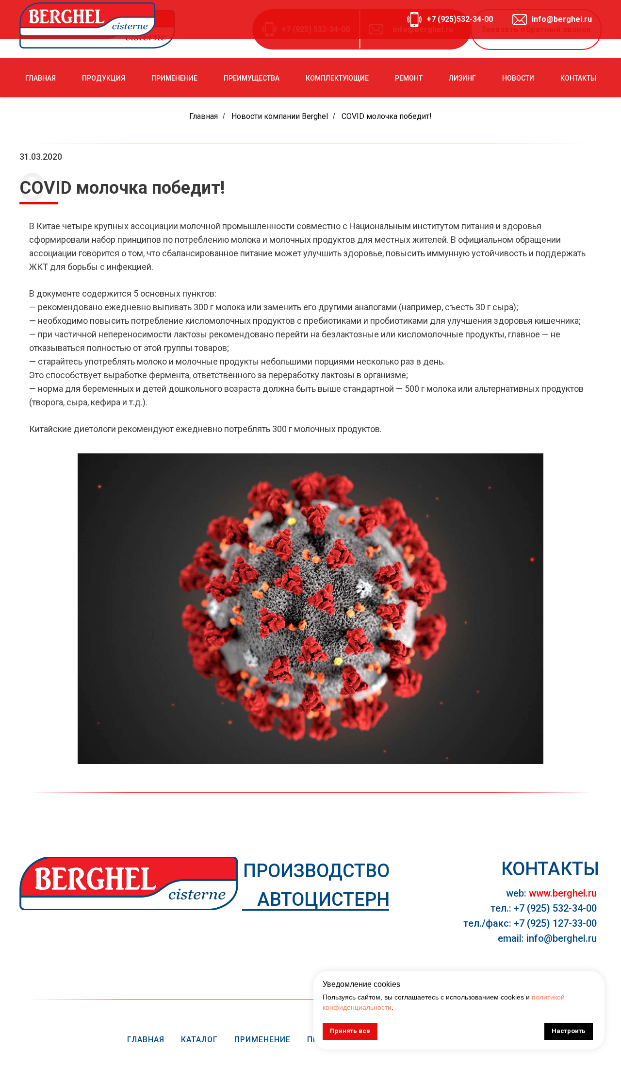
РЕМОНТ (409, 78)
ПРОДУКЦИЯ (103, 78)
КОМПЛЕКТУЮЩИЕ (337, 78)
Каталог (199, 1039)
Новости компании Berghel (279, 116)
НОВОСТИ (518, 78)
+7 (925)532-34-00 (459, 19)
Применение (262, 1039)
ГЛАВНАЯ (40, 78)
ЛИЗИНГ (462, 78)
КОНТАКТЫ (578, 78)
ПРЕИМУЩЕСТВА (251, 78)
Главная (203, 116)
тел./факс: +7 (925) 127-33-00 (530, 923)
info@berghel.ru (562, 19)
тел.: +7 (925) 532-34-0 (540, 908)
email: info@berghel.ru (547, 938)
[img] (128, 883)
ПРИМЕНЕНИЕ (174, 78)
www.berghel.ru (563, 893)
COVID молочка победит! (387, 116)
